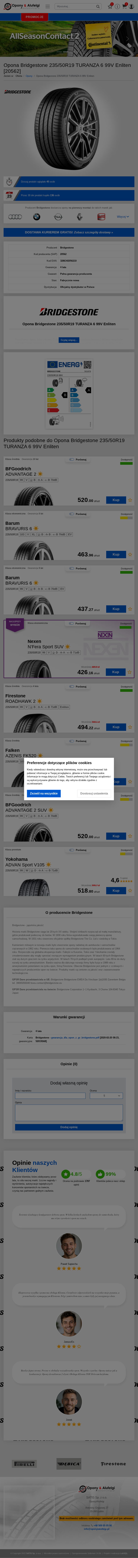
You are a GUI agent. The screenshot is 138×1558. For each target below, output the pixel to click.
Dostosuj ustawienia (94, 793)
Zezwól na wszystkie (44, 793)
